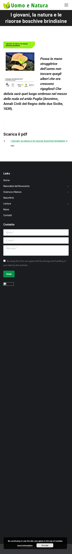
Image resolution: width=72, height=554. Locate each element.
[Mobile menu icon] (66, 5)
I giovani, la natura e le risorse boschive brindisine (38, 140)
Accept (45, 545)
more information (25, 545)
